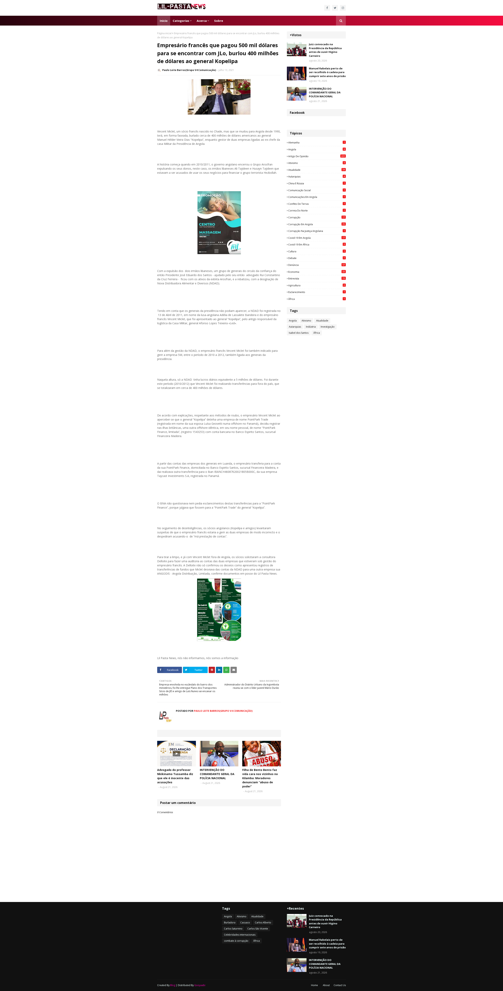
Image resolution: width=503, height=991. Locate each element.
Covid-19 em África (316, 244)
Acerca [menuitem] (202, 21)
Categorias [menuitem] (181, 21)
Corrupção (316, 217)
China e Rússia (316, 183)
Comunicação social (316, 190)
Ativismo (316, 163)
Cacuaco (245, 922)
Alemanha (316, 142)
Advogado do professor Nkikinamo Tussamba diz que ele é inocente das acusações (175, 776)
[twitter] (335, 8)
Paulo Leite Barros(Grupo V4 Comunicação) (189, 70)
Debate (316, 258)
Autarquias (316, 176)
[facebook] (327, 8)
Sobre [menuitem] (218, 21)
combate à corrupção (236, 940)
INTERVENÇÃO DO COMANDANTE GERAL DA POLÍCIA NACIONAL (217, 774)
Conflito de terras (316, 204)
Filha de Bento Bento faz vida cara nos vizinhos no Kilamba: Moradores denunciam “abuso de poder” (260, 778)
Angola (316, 149)
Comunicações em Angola (316, 197)
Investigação (328, 326)
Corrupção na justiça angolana (316, 231)
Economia (316, 272)
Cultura (316, 251)
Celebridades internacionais (239, 934)
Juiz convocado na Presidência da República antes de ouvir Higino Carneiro (325, 50)
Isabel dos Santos (298, 332)
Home (314, 985)
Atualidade (316, 170)
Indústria (311, 326)
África (316, 299)
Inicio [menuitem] (164, 21)
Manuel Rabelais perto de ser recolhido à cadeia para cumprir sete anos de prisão (327, 72)
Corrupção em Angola (316, 224)
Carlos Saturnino (233, 928)
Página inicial (164, 33)
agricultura (316, 285)
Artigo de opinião (316, 156)
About (326, 985)
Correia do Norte (316, 210)
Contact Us (340, 985)
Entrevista (316, 278)
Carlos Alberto (263, 922)
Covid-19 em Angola (316, 238)
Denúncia (316, 265)
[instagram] (343, 8)
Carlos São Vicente (257, 928)
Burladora (229, 922)
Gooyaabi (199, 985)
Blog (172, 985)
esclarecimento (316, 292)
